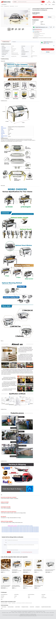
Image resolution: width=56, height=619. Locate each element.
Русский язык (19, 612)
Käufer (42, 4)
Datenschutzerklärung (24, 611)
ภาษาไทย (42, 612)
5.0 (44, 43)
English (7, 612)
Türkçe (45, 612)
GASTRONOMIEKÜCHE (4, 594)
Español (10, 612)
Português (13, 612)
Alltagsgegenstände (6, 6)
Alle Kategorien (4, 4)
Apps (49, 4)
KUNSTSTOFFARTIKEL (31, 594)
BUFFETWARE (16, 594)
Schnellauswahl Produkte (39, 611)
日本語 (37, 612)
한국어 (35, 612)
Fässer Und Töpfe (44, 597)
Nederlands (29, 612)
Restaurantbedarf (12, 6)
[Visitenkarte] (53, 45)
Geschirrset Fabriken (10, 606)
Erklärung (15, 611)
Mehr (1, 608)
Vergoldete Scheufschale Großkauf (46, 606)
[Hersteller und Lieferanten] (5, 2)
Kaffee (29, 597)
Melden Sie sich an (35, 37)
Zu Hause (2, 597)
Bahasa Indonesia (52, 612)
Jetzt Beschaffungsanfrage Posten (26, 552)
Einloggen (53, 2)
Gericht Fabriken (4, 606)
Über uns (12, 611)
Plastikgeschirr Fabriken (25, 606)
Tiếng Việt (47, 612)
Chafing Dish (16, 6)
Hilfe (46, 4)
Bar (14, 597)
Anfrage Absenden (48, 49)
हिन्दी (39, 612)
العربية (32, 612)
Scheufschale (43, 594)
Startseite (2, 6)
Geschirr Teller (32, 606)
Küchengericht (38, 606)
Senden (9, 552)
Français (16, 612)
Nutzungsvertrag (19, 611)
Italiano (23, 612)
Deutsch (26, 612)
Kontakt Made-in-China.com (31, 611)
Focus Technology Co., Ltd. (27, 614)
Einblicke (44, 611)
